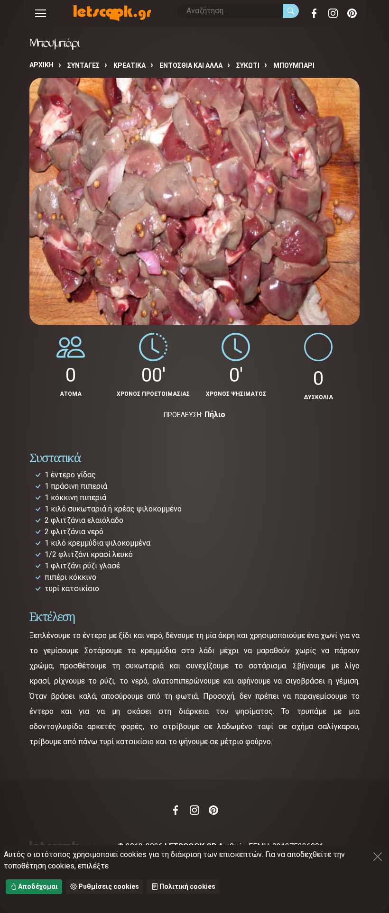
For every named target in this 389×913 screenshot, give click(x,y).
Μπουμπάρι (294, 65)
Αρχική (41, 65)
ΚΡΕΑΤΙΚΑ (129, 65)
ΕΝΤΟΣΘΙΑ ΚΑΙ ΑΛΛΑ (190, 65)
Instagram (333, 13)
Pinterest (352, 13)
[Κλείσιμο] (377, 856)
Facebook (314, 13)
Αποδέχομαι (37, 886)
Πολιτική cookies (186, 886)
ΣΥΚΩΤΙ (247, 65)
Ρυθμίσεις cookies (108, 886)
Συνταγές (83, 65)
